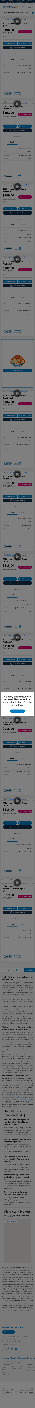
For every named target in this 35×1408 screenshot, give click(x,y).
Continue (17, 711)
